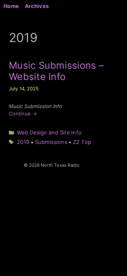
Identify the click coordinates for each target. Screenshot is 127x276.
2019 (23, 142)
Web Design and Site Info (49, 132)
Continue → (23, 114)
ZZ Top (82, 142)
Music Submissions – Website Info (56, 71)
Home (11, 6)
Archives (37, 6)
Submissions (51, 142)
